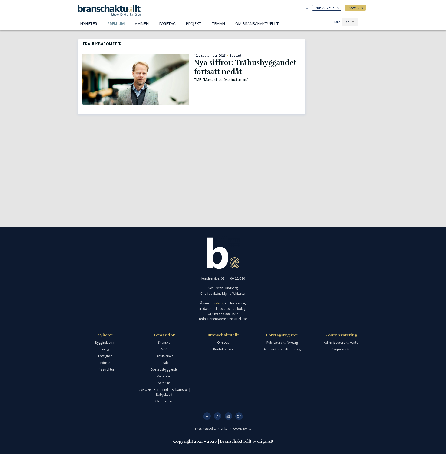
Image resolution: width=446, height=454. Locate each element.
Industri (105, 362)
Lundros (217, 303)
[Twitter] (239, 416)
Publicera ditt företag (282, 342)
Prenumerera (327, 7)
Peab (164, 362)
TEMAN (218, 23)
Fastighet (105, 356)
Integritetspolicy (206, 429)
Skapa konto (341, 349)
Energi (105, 349)
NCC (164, 349)
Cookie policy (242, 429)
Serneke (164, 383)
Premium (116, 23)
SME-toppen (164, 401)
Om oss (223, 342)
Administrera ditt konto (341, 342)
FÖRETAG (167, 23)
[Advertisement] (339, 64)
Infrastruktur (105, 369)
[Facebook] (207, 416)
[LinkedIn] (228, 416)
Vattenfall (164, 376)
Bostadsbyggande (164, 369)
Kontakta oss (223, 349)
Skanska (164, 342)
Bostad (235, 55)
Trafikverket (164, 356)
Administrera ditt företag (282, 349)
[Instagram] (217, 416)
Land (337, 22)
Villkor (225, 429)
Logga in (355, 7)
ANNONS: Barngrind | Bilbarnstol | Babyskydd (164, 392)
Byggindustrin (105, 342)
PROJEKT (193, 23)
